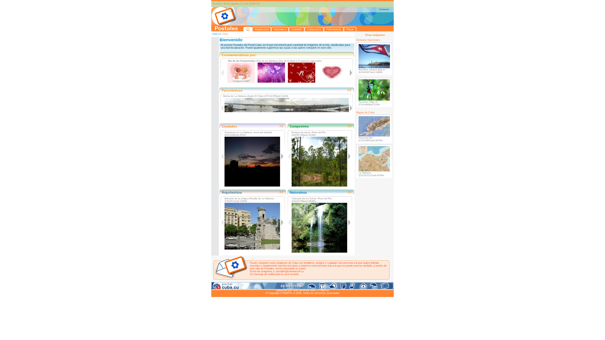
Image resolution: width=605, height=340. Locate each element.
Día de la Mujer (287, 61)
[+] (349, 90)
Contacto (384, 9)
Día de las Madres (267, 61)
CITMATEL (323, 290)
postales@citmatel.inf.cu (290, 271)
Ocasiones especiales (310, 61)
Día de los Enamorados (241, 61)
